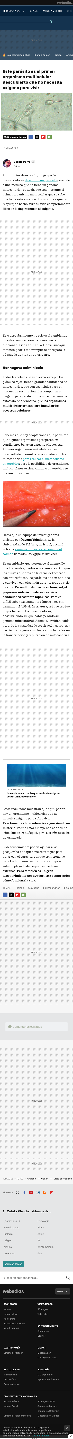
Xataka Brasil (11, 1406)
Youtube (31, 1192)
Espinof (41, 1335)
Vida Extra (43, 1313)
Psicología (43, 1221)
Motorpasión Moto (47, 1357)
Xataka (7, 1309)
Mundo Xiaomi (11, 1328)
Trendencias (10, 1374)
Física (41, 1227)
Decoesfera (10, 1379)
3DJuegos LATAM (46, 1401)
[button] (24, 161)
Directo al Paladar (13, 1352)
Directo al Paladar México (17, 1415)
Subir (60, 1291)
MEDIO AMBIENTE (52, 10)
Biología (20, 887)
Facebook (31, 137)
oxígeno (34, 887)
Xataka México (12, 1401)
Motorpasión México (48, 1415)
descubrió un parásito (41, 180)
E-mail (49, 137)
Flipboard (43, 137)
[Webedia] (65, 3)
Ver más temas (13, 1264)
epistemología (45, 1246)
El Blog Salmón (45, 1374)
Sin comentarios (16, 137)
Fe (39, 1240)
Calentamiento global (18, 54)
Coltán (45, 1178)
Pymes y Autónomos (48, 1379)
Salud (41, 1234)
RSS (44, 1192)
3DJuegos (43, 1309)
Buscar (68, 1278)
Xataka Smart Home (14, 1323)
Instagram (37, 1192)
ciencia (8, 1246)
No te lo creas (11, 1227)
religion (8, 1240)
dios (40, 1253)
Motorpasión (44, 1352)
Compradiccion (12, 1384)
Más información (40, 1435)
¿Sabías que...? (12, 1221)
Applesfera (9, 1318)
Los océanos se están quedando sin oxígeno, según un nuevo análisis (33, 794)
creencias (9, 1253)
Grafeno (31, 1178)
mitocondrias (52, 887)
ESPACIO (33, 10)
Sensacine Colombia (48, 1410)
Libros (58, 54)
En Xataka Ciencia (15, 789)
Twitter (37, 137)
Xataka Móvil (10, 1313)
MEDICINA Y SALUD (13, 10)
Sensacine (43, 1331)
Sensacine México (47, 1406)
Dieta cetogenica (63, 1178)
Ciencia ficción (42, 54)
